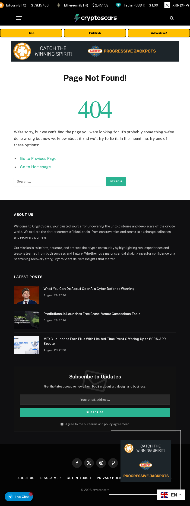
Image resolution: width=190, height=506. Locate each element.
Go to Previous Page (38, 158)
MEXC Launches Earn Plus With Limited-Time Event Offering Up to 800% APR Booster (105, 341)
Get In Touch (79, 478)
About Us (26, 478)
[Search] (171, 18)
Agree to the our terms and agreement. (97, 424)
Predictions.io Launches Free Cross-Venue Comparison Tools (92, 314)
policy (108, 424)
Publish (95, 33)
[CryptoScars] (95, 18)
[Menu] (19, 18)
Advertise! (159, 33)
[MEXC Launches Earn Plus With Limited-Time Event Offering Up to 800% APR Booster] (26, 345)
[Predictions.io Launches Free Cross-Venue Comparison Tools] (26, 320)
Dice (31, 33)
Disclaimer (50, 478)
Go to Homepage (35, 166)
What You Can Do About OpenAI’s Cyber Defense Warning (89, 289)
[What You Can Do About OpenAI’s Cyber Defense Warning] (26, 295)
